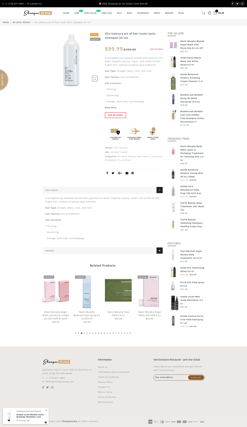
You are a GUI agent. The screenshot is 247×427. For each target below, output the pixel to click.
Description (51, 190)
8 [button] (95, 332)
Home (66, 13)
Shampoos (156, 156)
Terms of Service (107, 397)
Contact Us (104, 387)
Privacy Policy (105, 382)
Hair (76, 13)
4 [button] (84, 332)
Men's (157, 13)
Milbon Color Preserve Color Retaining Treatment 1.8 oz (30, 416)
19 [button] (127, 332)
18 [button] (124, 332)
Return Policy (105, 392)
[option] (58, 299)
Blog (181, 13)
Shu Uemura (121, 147)
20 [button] (130, 332)
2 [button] (78, 332)
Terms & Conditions (108, 377)
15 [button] (115, 332)
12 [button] (107, 332)
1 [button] (75, 332)
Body (129, 13)
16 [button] (118, 332)
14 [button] (112, 332)
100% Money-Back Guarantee (114, 372)
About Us (103, 367)
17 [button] (121, 332)
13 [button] (109, 332)
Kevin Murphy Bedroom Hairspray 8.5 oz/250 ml (58, 315)
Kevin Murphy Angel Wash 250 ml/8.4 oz (121, 313)
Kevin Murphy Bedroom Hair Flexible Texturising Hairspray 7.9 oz (152, 316)
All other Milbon (21, 22)
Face (119, 13)
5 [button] (87, 332)
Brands (169, 13)
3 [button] (81, 332)
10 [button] (101, 332)
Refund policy (105, 402)
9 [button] (98, 332)
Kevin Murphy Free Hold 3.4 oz (90, 313)
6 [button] (89, 332)
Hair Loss (106, 13)
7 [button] (92, 332)
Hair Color (90, 13)
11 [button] (104, 332)
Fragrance (143, 13)
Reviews (49, 250)
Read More (111, 107)
